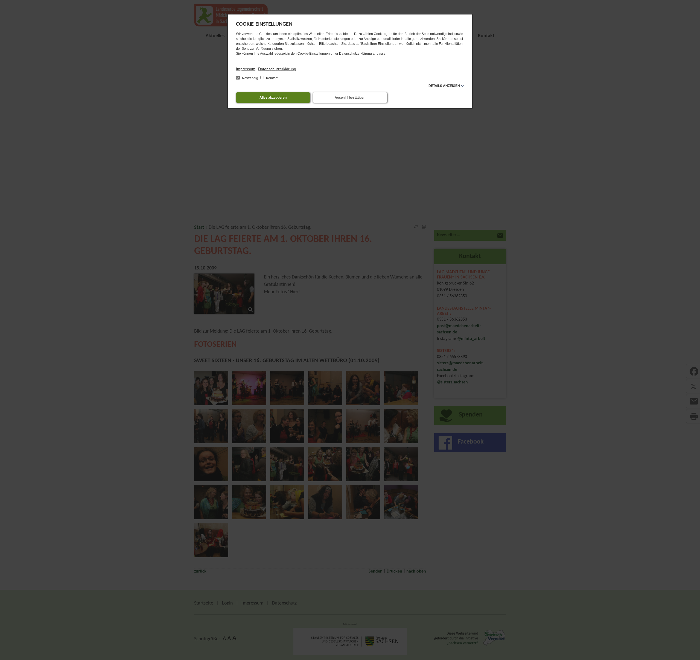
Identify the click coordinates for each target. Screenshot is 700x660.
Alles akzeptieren (273, 97)
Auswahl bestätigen (350, 97)
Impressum (245, 69)
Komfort (271, 78)
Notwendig (250, 78)
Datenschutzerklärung (277, 69)
